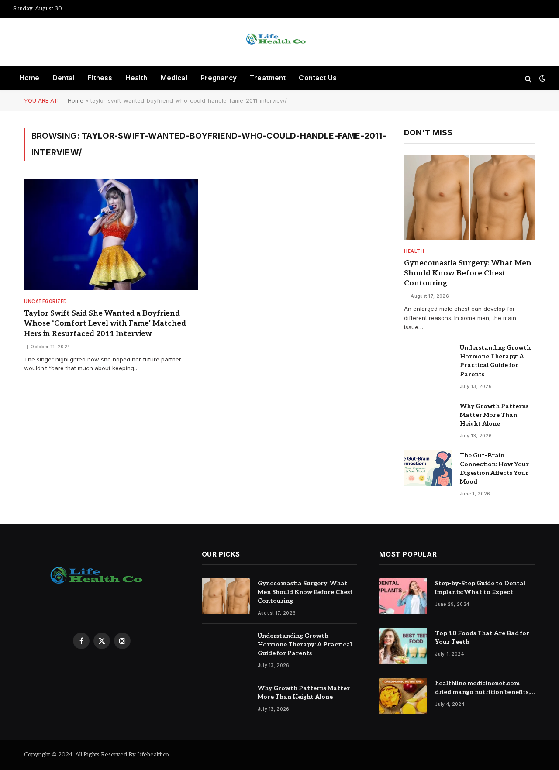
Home (30, 78)
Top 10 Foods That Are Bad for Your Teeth (482, 637)
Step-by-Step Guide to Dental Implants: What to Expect (480, 588)
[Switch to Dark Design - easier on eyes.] (541, 78)
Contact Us (318, 78)
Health (137, 78)
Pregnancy (218, 78)
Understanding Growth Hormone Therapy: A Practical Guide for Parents (495, 361)
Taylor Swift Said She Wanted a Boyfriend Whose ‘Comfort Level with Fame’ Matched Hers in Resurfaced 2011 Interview (105, 323)
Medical (174, 78)
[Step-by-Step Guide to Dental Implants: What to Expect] (403, 596)
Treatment (268, 78)
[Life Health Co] (279, 42)
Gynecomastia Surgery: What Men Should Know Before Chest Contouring (467, 273)
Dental (64, 78)
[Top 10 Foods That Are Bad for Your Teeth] (403, 646)
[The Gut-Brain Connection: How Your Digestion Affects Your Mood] (428, 468)
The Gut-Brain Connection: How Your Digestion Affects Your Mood (494, 468)
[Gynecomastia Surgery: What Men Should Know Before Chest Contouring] (469, 197)
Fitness (100, 78)
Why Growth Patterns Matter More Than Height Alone (494, 414)
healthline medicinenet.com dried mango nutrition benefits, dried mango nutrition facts (482, 688)
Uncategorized (45, 301)
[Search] (528, 78)
